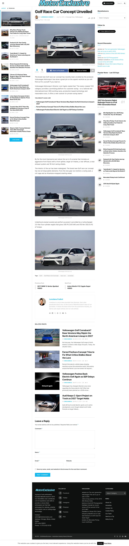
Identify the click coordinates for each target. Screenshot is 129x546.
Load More (16, 139)
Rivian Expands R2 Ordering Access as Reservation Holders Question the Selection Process (20, 65)
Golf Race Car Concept (51, 275)
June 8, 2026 (77, 339)
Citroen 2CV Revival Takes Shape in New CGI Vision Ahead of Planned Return (20, 76)
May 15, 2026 (77, 382)
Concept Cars (70, 17)
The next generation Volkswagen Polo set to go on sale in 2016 (91, 494)
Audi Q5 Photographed (111, 57)
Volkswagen (79, 17)
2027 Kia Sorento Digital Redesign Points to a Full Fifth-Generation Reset (107, 102)
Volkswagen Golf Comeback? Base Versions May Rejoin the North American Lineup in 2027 (20, 86)
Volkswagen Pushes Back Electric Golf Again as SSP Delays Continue (59, 110)
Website (69, 461)
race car (63, 275)
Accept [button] (100, 543)
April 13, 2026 (77, 401)
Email (37, 461)
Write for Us (109, 519)
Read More (107, 543)
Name (37, 452)
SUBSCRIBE (109, 3)
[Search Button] (125, 3)
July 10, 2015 (60, 17)
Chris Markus (68, 339)
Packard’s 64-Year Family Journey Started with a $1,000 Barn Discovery (19, 44)
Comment (39, 428)
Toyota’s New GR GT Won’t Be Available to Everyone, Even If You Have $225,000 (19, 108)
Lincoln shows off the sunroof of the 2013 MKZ (90, 507)
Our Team (108, 513)
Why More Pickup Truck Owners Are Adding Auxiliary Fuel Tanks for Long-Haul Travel (20, 31)
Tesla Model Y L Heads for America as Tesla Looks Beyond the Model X (20, 54)
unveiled (70, 275)
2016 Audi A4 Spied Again (111, 183)
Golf (41, 275)
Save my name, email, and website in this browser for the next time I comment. (62, 469)
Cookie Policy (109, 511)
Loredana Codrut (47, 17)
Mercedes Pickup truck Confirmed (114, 177)
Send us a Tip (109, 516)
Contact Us (108, 508)
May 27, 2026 (77, 360)
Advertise (108, 505)
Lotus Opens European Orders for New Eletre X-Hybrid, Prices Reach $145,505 (20, 97)
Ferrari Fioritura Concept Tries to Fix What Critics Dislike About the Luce (19, 119)
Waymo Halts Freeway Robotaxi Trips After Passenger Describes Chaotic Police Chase (20, 129)
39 (87, 339)
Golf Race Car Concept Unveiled (15, 21)
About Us (108, 502)
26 (87, 382)
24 (87, 360)
